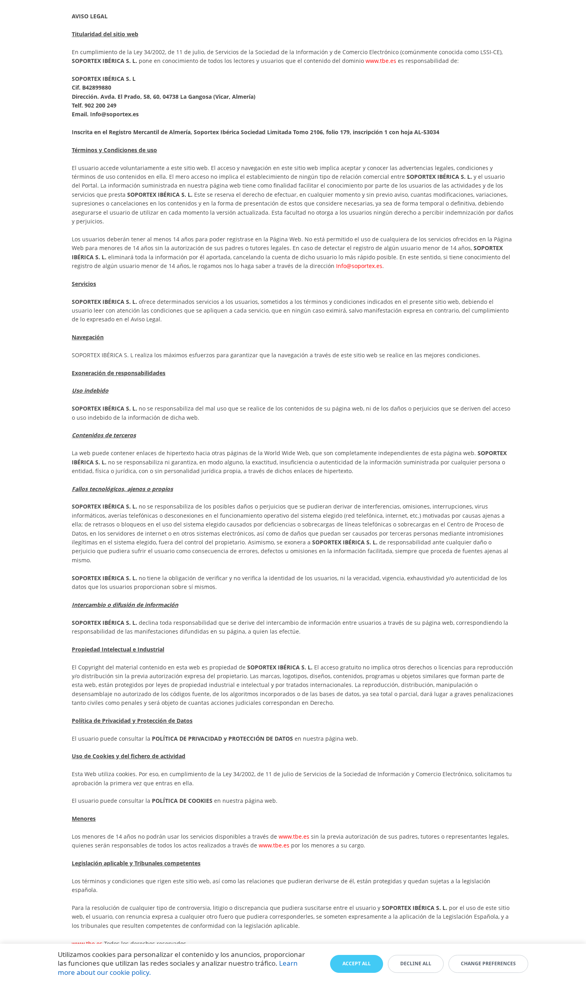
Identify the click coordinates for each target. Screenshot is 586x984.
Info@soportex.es (114, 114)
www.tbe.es (381, 61)
